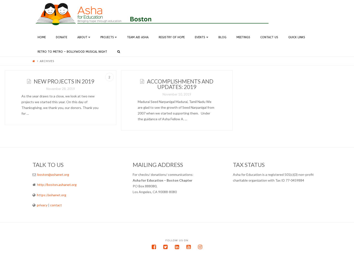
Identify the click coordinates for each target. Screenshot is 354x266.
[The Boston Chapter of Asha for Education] (153, 14)
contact (56, 205)
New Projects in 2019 (64, 81)
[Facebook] (154, 246)
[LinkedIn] (177, 246)
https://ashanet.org (51, 195)
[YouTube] (188, 246)
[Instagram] (200, 246)
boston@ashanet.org (53, 174)
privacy (41, 205)
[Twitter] (165, 246)
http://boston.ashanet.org (57, 185)
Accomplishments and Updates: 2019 (180, 84)
